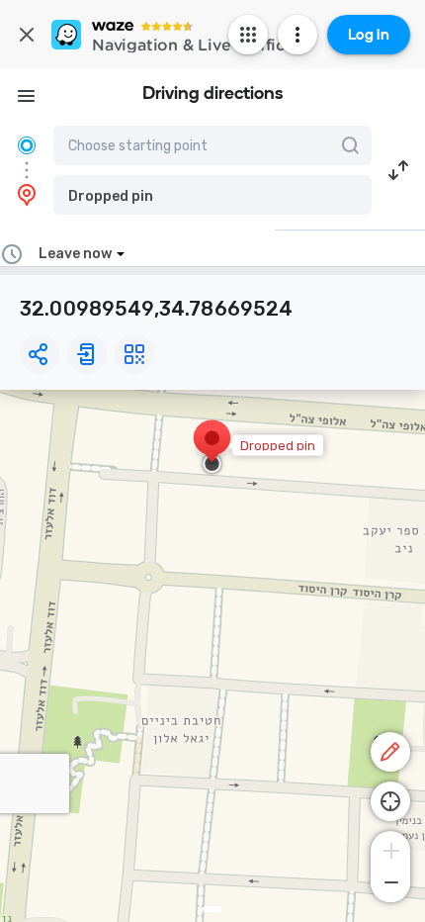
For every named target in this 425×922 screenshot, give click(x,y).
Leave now (75, 253)
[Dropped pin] (212, 448)
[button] (212, 195)
